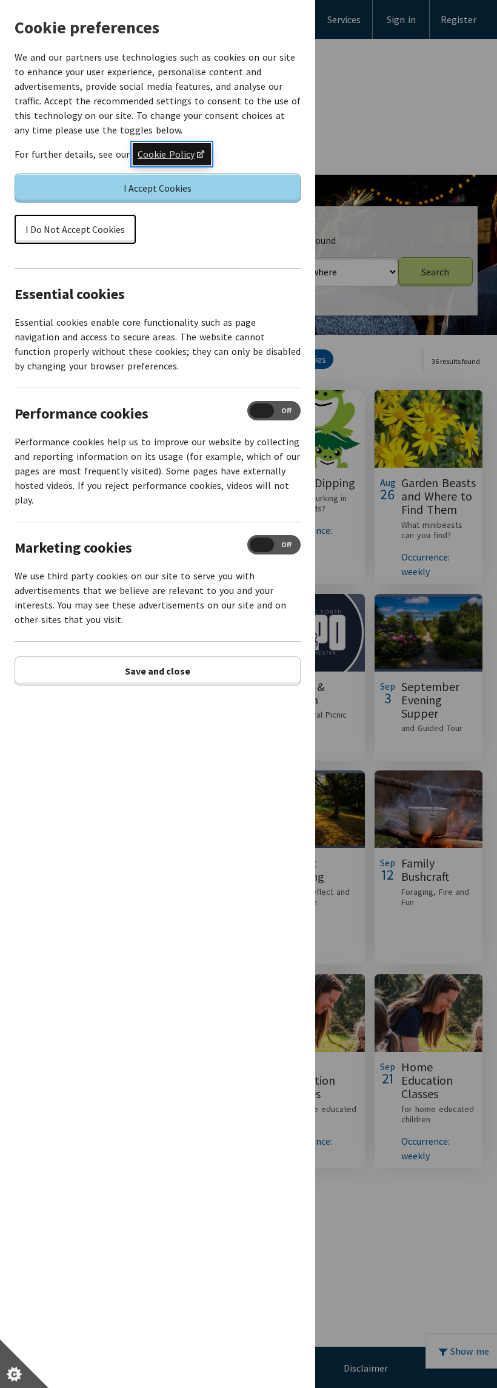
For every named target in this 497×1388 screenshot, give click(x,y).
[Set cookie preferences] (24, 1363)
